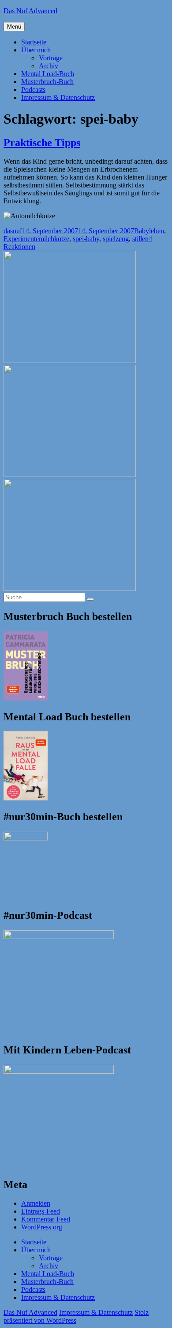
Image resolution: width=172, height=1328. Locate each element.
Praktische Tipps (42, 142)
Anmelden (35, 1203)
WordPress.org (41, 1227)
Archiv (48, 66)
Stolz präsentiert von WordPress (76, 1316)
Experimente (21, 238)
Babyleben (149, 231)
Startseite (33, 42)
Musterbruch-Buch (47, 81)
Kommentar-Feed (45, 1219)
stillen (140, 238)
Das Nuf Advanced (30, 11)
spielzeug (116, 238)
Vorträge (51, 58)
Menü (14, 26)
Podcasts (33, 89)
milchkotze (54, 238)
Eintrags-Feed (40, 1211)
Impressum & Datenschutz (58, 97)
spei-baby (86, 238)
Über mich (36, 50)
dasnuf (13, 231)
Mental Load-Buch (47, 73)
